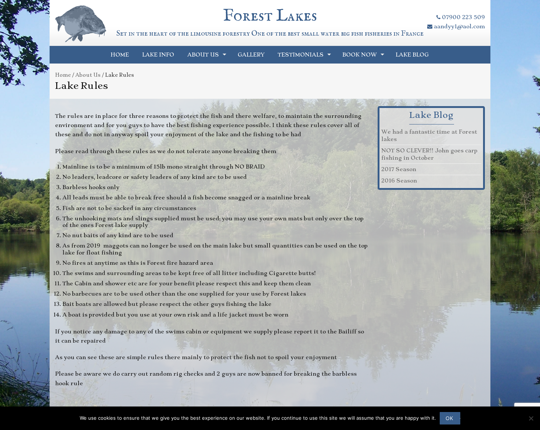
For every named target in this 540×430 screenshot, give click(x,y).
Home (120, 54)
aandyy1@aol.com (458, 26)
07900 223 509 (462, 17)
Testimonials (301, 54)
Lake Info (158, 54)
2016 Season (399, 180)
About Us (203, 54)
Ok (449, 418)
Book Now (359, 54)
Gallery (251, 54)
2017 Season (398, 169)
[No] (530, 418)
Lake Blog (412, 54)
